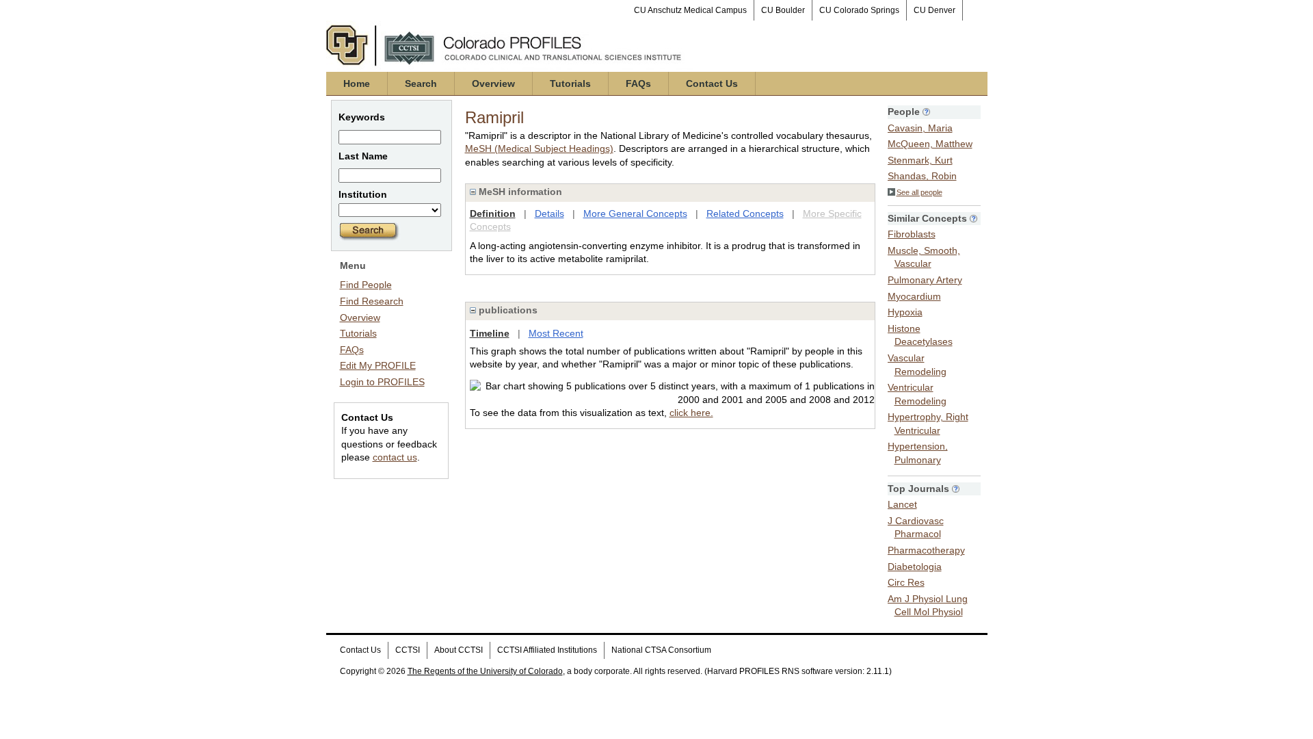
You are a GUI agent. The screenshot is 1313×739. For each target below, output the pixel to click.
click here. (691, 412)
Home (356, 83)
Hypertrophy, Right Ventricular (928, 423)
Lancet (902, 504)
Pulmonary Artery (925, 279)
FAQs (638, 83)
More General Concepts (635, 213)
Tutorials (570, 83)
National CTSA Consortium (661, 650)
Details (549, 213)
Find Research (371, 301)
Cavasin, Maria (920, 127)
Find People (366, 284)
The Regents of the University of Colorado (485, 671)
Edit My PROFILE (378, 365)
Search (421, 83)
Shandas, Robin (922, 175)
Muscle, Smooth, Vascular (924, 257)
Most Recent (556, 333)
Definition (493, 213)
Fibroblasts (912, 234)
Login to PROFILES (382, 381)
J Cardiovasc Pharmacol (916, 527)
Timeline (489, 333)
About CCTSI (458, 650)
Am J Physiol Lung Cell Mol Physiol (928, 605)
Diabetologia (915, 566)
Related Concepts (745, 213)
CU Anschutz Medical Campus (690, 10)
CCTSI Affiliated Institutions (547, 650)
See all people (919, 192)
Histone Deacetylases (920, 335)
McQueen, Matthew (930, 143)
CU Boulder (783, 10)
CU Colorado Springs (859, 10)
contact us (395, 457)
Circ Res (906, 582)
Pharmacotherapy (926, 550)
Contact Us (712, 83)
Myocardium (914, 296)
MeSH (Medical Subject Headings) (539, 148)
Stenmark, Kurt (920, 160)
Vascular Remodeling (917, 364)
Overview (493, 83)
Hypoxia (905, 312)
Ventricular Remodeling (917, 394)
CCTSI (407, 650)
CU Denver (934, 10)
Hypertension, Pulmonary (918, 453)
